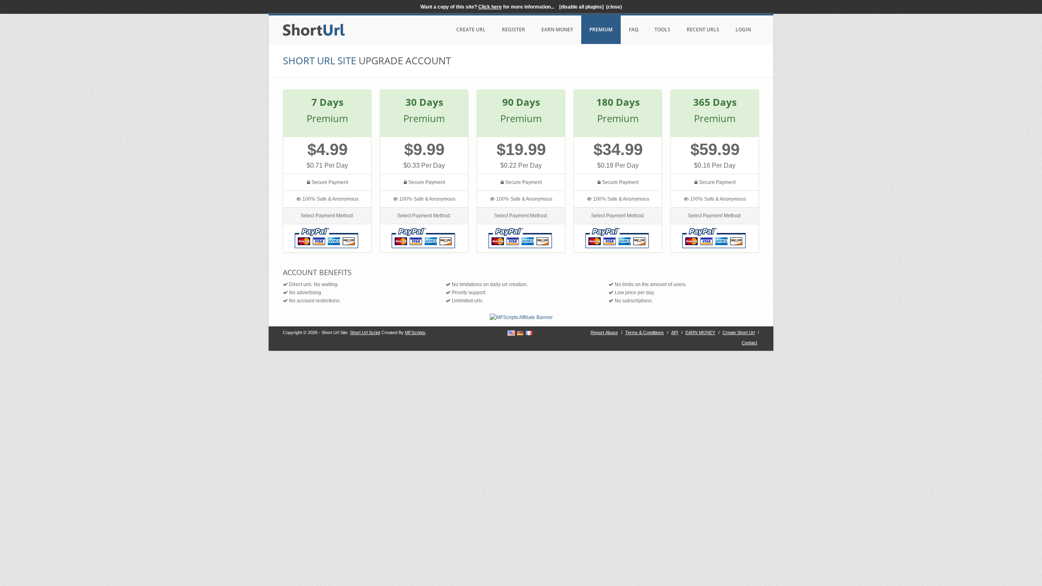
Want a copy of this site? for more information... (488, 7)
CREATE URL (471, 29)
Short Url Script (365, 332)
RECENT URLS (703, 29)
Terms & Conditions (644, 332)
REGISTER (513, 29)
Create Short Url (738, 332)
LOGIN (743, 29)
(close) (614, 7)
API (674, 332)
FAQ (633, 29)
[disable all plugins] (581, 7)
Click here (490, 7)
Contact (749, 342)
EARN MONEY (557, 29)
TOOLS (662, 29)
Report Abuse (604, 332)
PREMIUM (601, 29)
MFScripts (415, 332)
